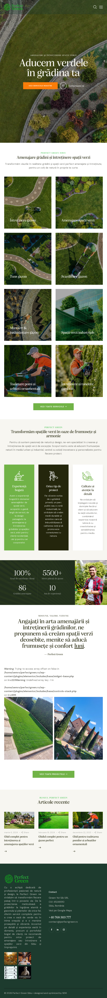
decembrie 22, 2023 (82, 838)
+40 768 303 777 (60, 923)
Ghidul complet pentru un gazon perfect (53, 845)
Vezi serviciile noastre (40, 86)
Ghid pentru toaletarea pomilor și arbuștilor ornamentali (86, 847)
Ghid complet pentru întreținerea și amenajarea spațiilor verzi (19, 847)
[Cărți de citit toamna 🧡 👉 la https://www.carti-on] (10, 964)
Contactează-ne (76, 86)
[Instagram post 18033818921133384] (24, 978)
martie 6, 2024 (11, 838)
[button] (7, 734)
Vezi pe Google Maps (60, 916)
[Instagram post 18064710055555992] (10, 978)
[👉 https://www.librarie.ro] (24, 964)
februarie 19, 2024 (46, 838)
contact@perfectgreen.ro (63, 927)
